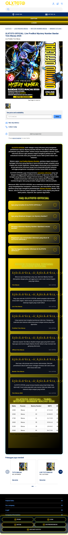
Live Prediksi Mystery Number (29, 161)
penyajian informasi (44, 173)
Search (7, 9)
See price (15, 480)
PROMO (19, 519)
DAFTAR (34, 18)
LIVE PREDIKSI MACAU (51, 524)
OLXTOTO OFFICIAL (18, 147)
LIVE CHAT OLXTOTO (35, 529)
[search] (34, 9)
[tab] (33, 486)
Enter (57, 116)
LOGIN (34, 23)
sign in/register (17, 138)
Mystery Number (45, 188)
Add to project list (35, 134)
